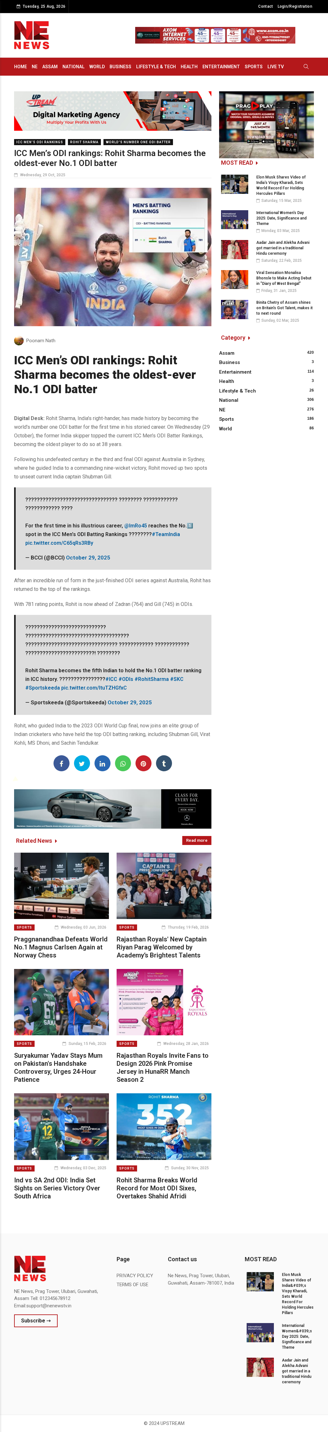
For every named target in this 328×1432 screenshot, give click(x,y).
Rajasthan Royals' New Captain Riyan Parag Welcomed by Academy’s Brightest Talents (162, 947)
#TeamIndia (166, 534)
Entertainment (221, 66)
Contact (265, 6)
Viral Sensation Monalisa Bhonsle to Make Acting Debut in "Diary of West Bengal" (283, 278)
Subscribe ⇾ (36, 1321)
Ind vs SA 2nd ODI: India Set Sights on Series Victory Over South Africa (57, 1188)
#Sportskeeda (42, 688)
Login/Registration (295, 6)
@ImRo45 (135, 526)
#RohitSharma (152, 679)
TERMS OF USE (132, 1284)
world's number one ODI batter (138, 142)
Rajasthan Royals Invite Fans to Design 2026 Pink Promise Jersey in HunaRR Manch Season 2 (163, 1067)
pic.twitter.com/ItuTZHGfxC (94, 688)
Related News (34, 840)
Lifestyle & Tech (156, 66)
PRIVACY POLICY (135, 1276)
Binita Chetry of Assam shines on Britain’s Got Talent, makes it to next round (284, 308)
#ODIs (126, 679)
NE (34, 66)
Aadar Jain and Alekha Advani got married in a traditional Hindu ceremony (282, 248)
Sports (254, 66)
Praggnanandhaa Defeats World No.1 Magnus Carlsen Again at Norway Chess (61, 947)
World (97, 66)
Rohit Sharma (84, 142)
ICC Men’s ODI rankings (39, 142)
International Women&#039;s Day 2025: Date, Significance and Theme (297, 1336)
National (73, 66)
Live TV (275, 66)
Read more (197, 840)
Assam (50, 66)
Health (189, 66)
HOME (20, 66)
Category (234, 337)
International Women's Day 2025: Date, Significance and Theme (281, 218)
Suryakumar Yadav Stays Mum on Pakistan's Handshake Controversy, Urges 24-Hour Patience (58, 1067)
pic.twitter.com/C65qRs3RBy (59, 543)
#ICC (111, 679)
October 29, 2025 (88, 557)
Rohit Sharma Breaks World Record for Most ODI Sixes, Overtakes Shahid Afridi (157, 1188)
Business (120, 66)
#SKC (177, 679)
